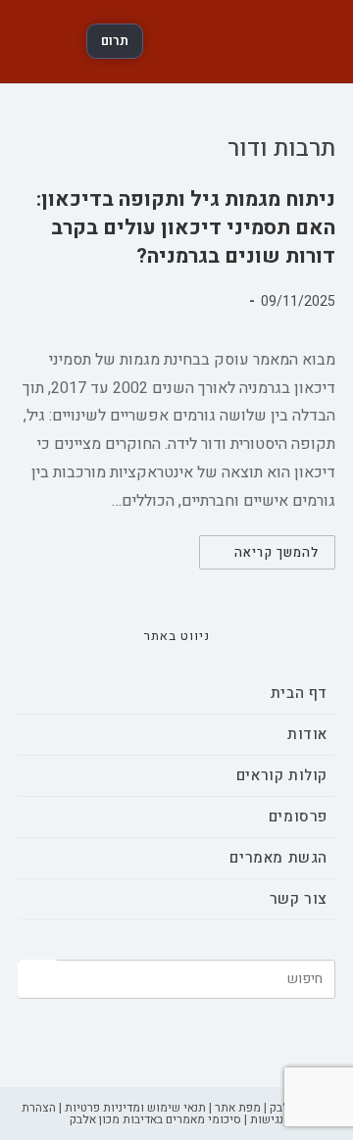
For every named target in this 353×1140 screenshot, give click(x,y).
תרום (114, 40)
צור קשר (299, 899)
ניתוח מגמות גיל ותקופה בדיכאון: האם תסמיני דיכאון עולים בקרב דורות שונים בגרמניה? (185, 228)
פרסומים (298, 816)
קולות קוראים (282, 775)
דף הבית (299, 693)
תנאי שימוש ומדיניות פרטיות (135, 1107)
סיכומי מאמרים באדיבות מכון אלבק (155, 1119)
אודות (307, 734)
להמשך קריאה (259, 555)
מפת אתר (238, 1107)
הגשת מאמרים (278, 857)
